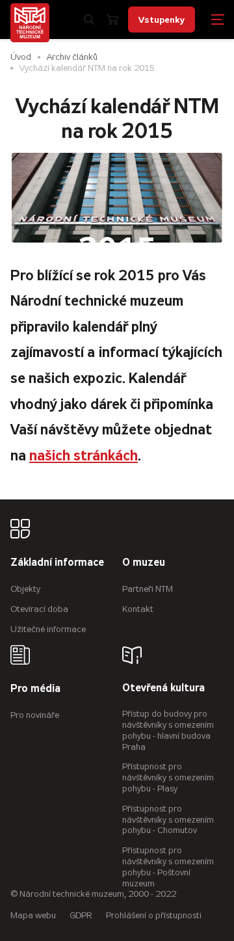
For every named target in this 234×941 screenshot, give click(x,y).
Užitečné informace (48, 629)
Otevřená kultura (163, 688)
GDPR (81, 915)
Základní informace (57, 562)
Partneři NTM (147, 589)
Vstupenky (161, 19)
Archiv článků (72, 57)
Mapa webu (33, 915)
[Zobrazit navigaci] (218, 19)
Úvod (20, 57)
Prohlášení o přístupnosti (154, 915)
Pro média (35, 689)
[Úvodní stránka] (29, 22)
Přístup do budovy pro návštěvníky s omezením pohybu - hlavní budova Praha (168, 730)
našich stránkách (83, 455)
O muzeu (143, 562)
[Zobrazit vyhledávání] (89, 20)
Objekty (25, 589)
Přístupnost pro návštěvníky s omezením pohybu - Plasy (168, 777)
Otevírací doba (39, 609)
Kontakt (137, 609)
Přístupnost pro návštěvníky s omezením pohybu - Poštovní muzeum (168, 866)
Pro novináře (34, 715)
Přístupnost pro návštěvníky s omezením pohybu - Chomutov (168, 820)
